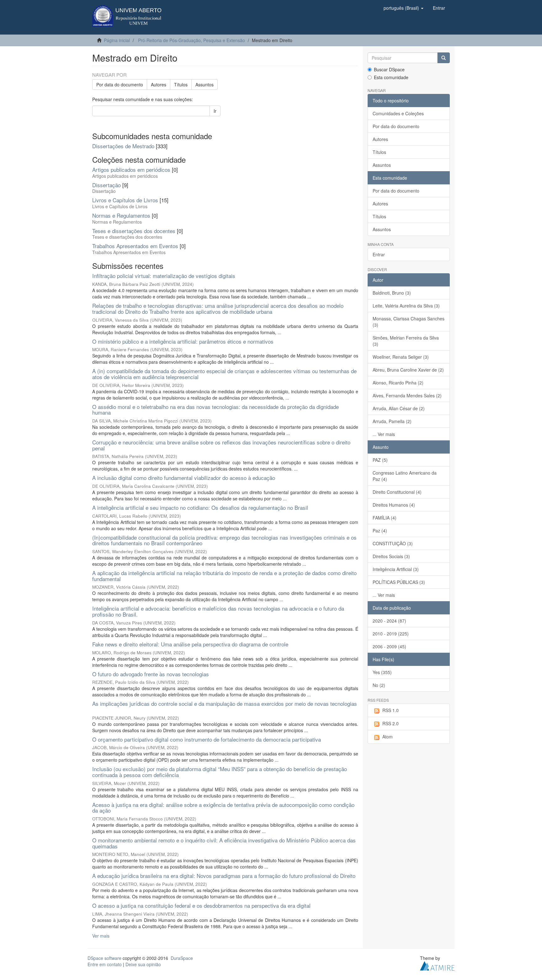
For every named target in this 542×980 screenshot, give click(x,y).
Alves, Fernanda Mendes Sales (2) (407, 395)
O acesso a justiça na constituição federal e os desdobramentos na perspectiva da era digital (201, 905)
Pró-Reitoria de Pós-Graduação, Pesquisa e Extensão (191, 40)
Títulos (181, 84)
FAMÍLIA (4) (384, 517)
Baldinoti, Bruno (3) (392, 293)
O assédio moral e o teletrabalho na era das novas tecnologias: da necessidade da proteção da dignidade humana (215, 409)
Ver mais (100, 936)
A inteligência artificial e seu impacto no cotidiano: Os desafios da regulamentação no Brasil (200, 507)
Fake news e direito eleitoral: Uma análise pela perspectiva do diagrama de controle (190, 644)
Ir (215, 111)
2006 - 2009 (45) (389, 646)
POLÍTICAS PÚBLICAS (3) (399, 582)
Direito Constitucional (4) (397, 492)
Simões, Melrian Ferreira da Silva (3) (406, 341)
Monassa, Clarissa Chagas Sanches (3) (408, 321)
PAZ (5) (380, 460)
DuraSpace (182, 958)
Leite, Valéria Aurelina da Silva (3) (406, 305)
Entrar (379, 254)
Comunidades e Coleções (398, 113)
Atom (387, 736)
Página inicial (117, 40)
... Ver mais (384, 434)
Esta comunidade (391, 77)
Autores (158, 84)
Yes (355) (382, 672)
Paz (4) (380, 530)
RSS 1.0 (390, 710)
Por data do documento (119, 84)
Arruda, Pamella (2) (392, 421)
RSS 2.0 (390, 723)
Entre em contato (105, 964)
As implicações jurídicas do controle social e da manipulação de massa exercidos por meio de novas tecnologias (224, 703)
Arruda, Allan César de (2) (399, 408)
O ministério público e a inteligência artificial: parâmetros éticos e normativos (183, 341)
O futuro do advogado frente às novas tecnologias (150, 674)
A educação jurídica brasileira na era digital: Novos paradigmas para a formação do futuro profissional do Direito (223, 875)
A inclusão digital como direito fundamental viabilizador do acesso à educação (183, 478)
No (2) (379, 685)
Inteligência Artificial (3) (396, 569)
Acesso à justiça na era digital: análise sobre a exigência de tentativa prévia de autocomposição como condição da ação (223, 807)
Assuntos (204, 84)
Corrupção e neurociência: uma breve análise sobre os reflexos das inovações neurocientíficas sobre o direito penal (221, 445)
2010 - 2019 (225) (391, 633)
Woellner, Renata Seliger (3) (401, 357)
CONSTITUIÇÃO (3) (393, 543)
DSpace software (104, 958)
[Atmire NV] (437, 965)
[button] (403, 8)
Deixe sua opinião (143, 964)
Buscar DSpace (389, 69)
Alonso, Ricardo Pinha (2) (398, 382)
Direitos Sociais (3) (391, 556)
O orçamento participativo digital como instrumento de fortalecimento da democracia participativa (206, 739)
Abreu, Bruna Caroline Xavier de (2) (408, 370)
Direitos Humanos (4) (394, 505)
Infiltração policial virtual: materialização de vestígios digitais (163, 276)
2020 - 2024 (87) (389, 621)
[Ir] (443, 57)
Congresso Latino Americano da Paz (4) (405, 476)
